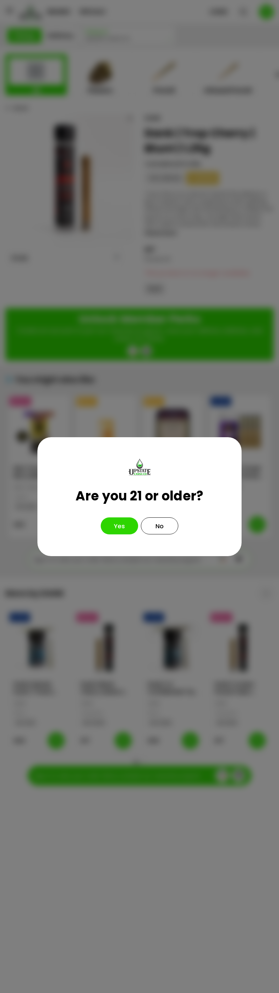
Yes (119, 526)
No (159, 526)
